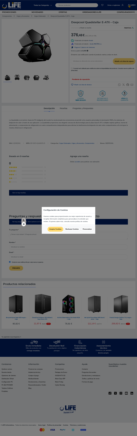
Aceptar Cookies (55, 229)
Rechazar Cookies (72, 229)
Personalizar (87, 229)
